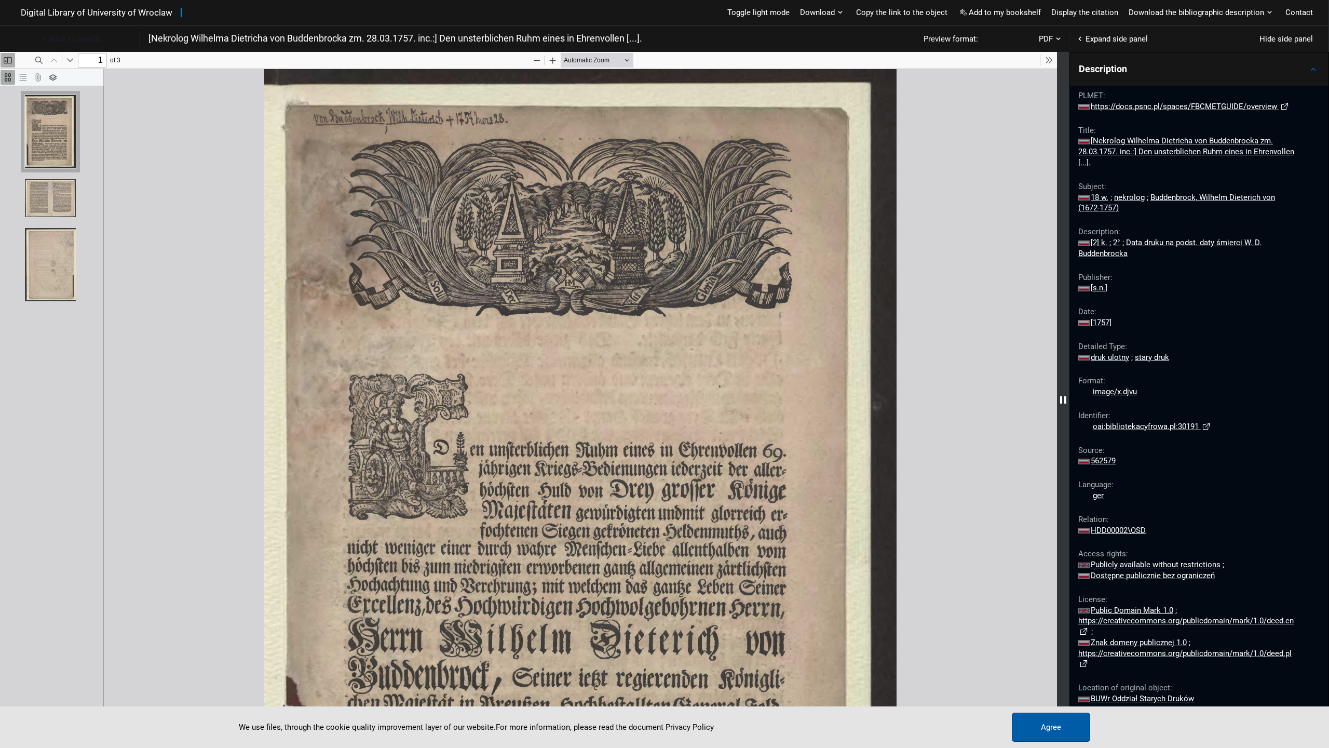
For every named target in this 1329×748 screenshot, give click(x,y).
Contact (1299, 12)
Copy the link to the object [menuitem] (901, 12)
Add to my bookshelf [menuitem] (1005, 12)
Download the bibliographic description (1196, 12)
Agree (1051, 727)
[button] (1199, 69)
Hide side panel (1286, 39)
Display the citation (1084, 12)
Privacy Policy (690, 727)
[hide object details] (1063, 400)
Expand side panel (1117, 39)
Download (817, 12)
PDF (1046, 39)
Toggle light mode (758, 12)
